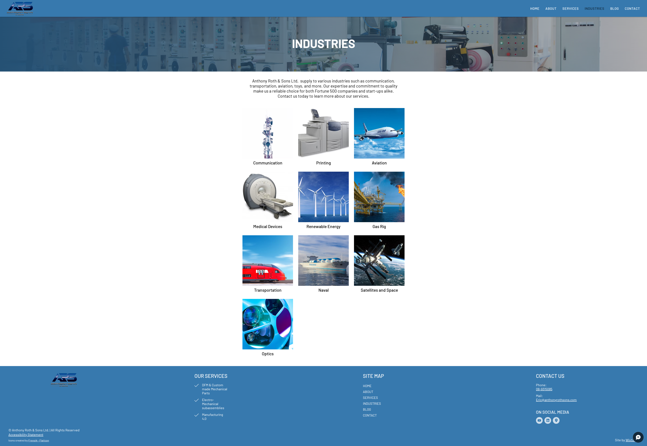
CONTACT (370, 415)
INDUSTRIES (372, 403)
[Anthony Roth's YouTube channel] (539, 420)
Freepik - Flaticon (38, 440)
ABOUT (368, 392)
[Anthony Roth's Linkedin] (547, 420)
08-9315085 (544, 389)
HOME (367, 386)
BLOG (367, 409)
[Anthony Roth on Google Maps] (556, 420)
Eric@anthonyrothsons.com (556, 400)
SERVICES (370, 398)
